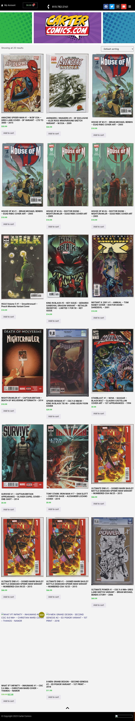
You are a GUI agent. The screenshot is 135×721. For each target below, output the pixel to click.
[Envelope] (123, 6)
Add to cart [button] (8, 133)
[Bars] (129, 6)
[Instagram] (117, 6)
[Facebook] (106, 6)
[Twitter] (112, 6)
